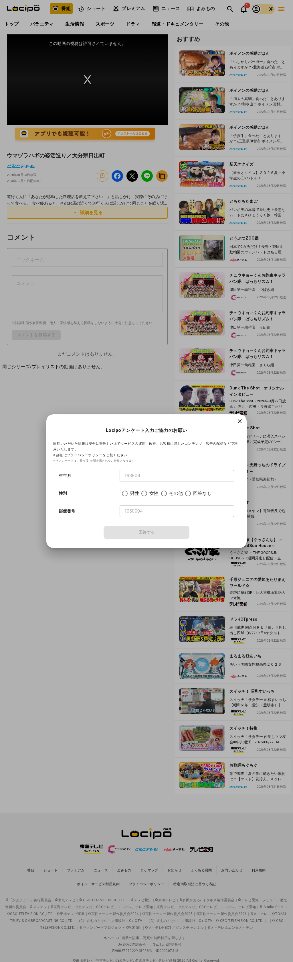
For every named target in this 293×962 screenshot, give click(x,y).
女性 (154, 493)
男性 (134, 493)
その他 (176, 493)
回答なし (202, 493)
